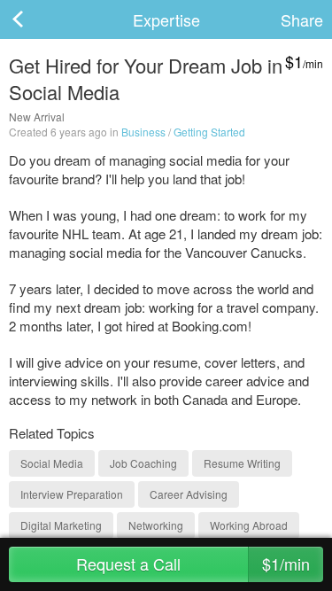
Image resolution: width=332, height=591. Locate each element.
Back (35, 19)
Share (302, 19)
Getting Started (209, 131)
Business (143, 131)
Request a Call (193, 563)
